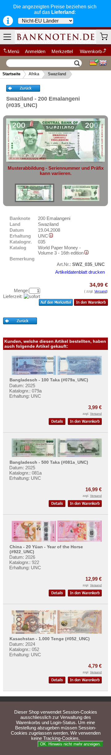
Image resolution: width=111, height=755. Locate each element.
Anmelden (35, 51)
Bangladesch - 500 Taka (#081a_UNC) (49, 462)
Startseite (11, 74)
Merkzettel (62, 51)
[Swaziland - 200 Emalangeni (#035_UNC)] (34, 193)
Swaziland (57, 74)
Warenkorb (91, 51)
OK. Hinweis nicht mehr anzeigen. (70, 744)
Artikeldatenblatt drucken (80, 272)
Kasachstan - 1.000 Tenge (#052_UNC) (50, 638)
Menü (13, 51)
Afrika (34, 74)
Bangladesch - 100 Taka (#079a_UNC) (49, 379)
